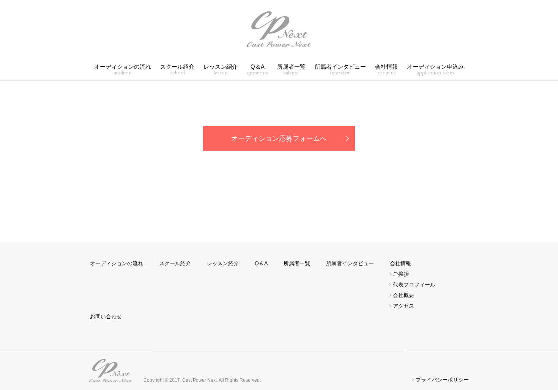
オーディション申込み (435, 69)
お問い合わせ (106, 316)
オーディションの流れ (122, 69)
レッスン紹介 (220, 69)
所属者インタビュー (340, 69)
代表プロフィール (414, 284)
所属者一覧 (291, 69)
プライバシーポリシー (442, 379)
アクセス (403, 306)
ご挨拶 (401, 274)
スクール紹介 (177, 69)
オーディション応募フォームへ (279, 138)
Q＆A (257, 69)
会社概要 (403, 295)
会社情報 (386, 69)
